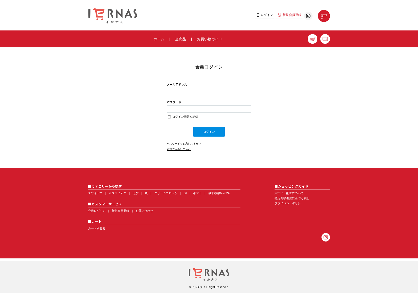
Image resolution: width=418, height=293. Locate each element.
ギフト (197, 193)
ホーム (158, 39)
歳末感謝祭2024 (219, 193)
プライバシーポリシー (289, 203)
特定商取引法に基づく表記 (292, 198)
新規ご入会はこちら (179, 149)
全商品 (180, 39)
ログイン (267, 15)
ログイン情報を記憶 (185, 116)
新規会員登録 (292, 15)
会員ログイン (96, 210)
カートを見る (96, 228)
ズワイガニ (95, 193)
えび (136, 193)
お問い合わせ (144, 210)
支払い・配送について (289, 193)
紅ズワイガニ (117, 193)
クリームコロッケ (166, 193)
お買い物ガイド (209, 39)
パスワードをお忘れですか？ (184, 143)
